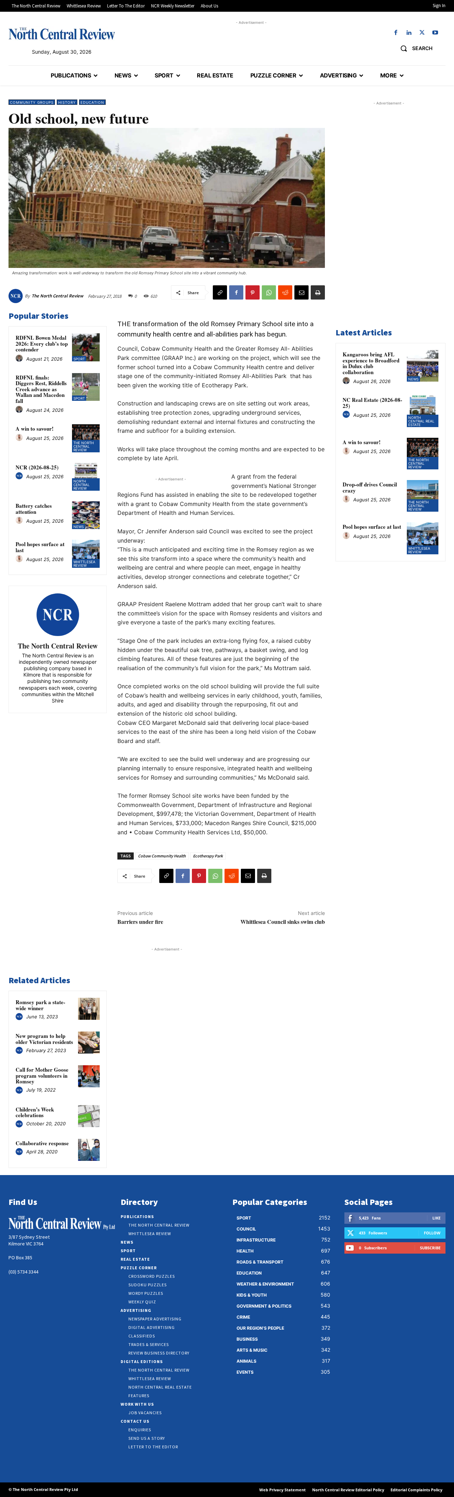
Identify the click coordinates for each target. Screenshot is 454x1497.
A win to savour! (35, 428)
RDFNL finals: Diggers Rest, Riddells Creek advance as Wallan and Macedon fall (41, 389)
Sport (79, 359)
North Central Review (81, 484)
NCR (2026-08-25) (37, 467)
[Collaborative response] (89, 1150)
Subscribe (430, 1247)
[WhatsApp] (269, 292)
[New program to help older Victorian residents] (89, 1043)
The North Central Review (57, 296)
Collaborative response (42, 1143)
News (78, 526)
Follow (432, 1232)
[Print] (318, 292)
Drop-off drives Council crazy (370, 487)
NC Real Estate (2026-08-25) (372, 403)
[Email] (301, 292)
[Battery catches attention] (86, 515)
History (67, 102)
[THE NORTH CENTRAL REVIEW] (62, 33)
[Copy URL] (220, 292)
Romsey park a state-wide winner (40, 1005)
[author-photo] (20, 358)
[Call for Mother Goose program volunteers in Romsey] (89, 1076)
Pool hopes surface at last (40, 547)
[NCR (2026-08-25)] (86, 477)
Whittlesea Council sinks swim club (282, 921)
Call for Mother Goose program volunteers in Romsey (42, 1075)
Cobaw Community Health (162, 855)
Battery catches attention (34, 509)
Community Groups (32, 102)
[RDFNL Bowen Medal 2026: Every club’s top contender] (86, 347)
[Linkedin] (409, 33)
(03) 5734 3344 (23, 1272)
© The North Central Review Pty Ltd (43, 1489)
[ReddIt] (285, 292)
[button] (413, 48)
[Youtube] (435, 33)
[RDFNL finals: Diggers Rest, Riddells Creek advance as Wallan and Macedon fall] (86, 387)
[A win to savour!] (86, 438)
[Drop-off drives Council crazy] (422, 496)
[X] (422, 33)
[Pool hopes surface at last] (86, 553)
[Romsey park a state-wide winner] (89, 1009)
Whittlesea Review (84, 563)
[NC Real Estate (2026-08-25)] (422, 411)
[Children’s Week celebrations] (89, 1116)
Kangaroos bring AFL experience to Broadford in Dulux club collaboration (371, 363)
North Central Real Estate (421, 421)
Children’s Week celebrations (35, 1112)
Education (92, 102)
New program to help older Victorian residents (44, 1039)
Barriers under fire (140, 921)
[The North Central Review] (17, 296)
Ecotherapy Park (208, 855)
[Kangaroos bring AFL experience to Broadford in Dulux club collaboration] (422, 366)
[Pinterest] (252, 292)
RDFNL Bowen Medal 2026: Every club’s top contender (42, 343)
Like (436, 1218)
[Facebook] (395, 33)
